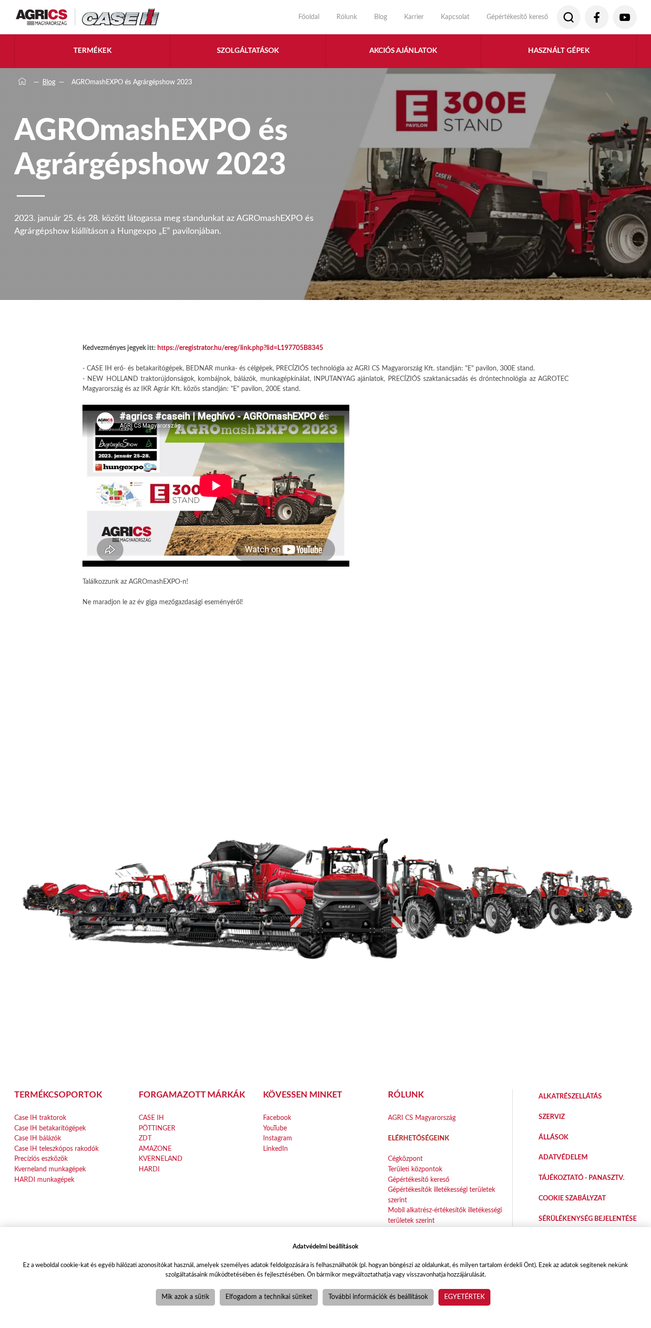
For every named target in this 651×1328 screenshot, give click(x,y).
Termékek (92, 50)
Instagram (277, 1138)
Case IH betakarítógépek (50, 1128)
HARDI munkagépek (44, 1179)
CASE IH (151, 1117)
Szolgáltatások (248, 50)
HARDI (149, 1169)
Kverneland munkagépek (50, 1169)
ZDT (145, 1138)
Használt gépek (559, 50)
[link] (240, 347)
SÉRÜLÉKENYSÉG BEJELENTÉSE (588, 1218)
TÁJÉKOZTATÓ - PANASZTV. (581, 1177)
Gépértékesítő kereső (517, 16)
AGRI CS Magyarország (422, 1117)
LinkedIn (275, 1148)
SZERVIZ (552, 1116)
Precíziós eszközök (41, 1158)
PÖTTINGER (157, 1128)
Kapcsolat (455, 16)
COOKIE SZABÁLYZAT (572, 1198)
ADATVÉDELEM (563, 1157)
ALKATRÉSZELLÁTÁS (570, 1096)
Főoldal (308, 16)
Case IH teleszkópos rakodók (56, 1148)
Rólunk (346, 16)
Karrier (414, 16)
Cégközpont (405, 1158)
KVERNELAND (161, 1158)
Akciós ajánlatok (403, 50)
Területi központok (415, 1169)
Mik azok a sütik (185, 1297)
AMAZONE (155, 1148)
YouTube (275, 1128)
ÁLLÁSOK (554, 1137)
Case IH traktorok (40, 1117)
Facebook (277, 1117)
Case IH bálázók (37, 1138)
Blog (380, 16)
